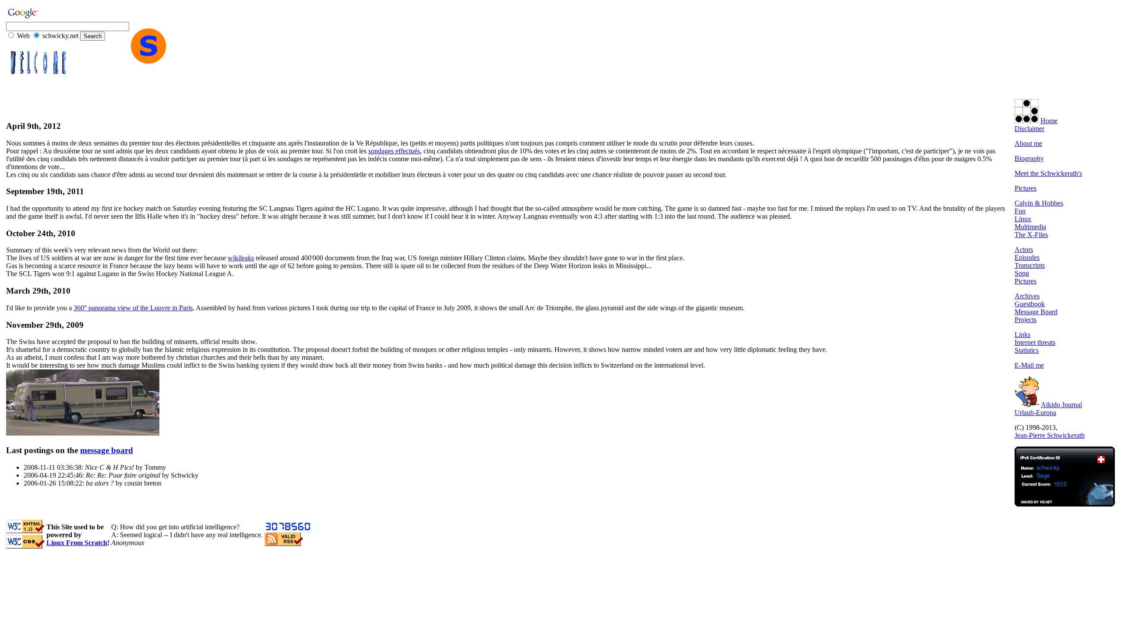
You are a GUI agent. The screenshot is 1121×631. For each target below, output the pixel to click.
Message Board (1036, 312)
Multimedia (1030, 226)
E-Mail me (1029, 365)
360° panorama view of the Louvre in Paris (133, 308)
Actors (1024, 249)
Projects (1025, 319)
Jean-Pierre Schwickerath (1050, 435)
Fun (1020, 211)
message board (106, 450)
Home (1049, 120)
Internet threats (1035, 342)
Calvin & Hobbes (1039, 203)
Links (1022, 334)
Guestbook (1030, 304)
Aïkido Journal (1061, 404)
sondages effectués (394, 151)
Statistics (1027, 350)
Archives (1027, 296)
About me (1028, 143)
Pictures (1025, 188)
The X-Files (1031, 234)
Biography (1029, 158)
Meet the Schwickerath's (1048, 173)
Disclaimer (1029, 128)
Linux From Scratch (76, 542)
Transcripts (1030, 265)
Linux (1023, 219)
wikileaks (241, 258)
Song (1022, 273)
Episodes (1027, 257)
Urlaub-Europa (1035, 412)
